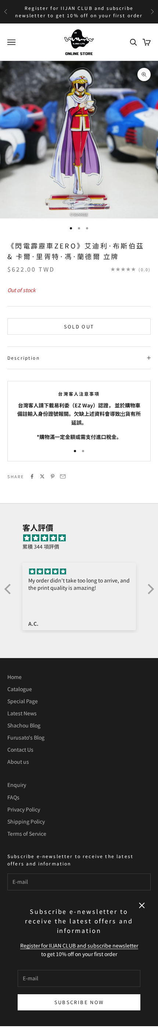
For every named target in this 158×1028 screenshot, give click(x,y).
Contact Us (20, 749)
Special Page (22, 701)
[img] (82, 538)
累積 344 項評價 (40, 546)
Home (14, 676)
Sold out (79, 326)
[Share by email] (63, 476)
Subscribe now (79, 1002)
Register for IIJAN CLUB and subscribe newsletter (79, 945)
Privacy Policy (23, 809)
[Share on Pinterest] (52, 476)
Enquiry (16, 784)
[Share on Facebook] (32, 476)
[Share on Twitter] (42, 476)
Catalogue (19, 689)
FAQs (13, 797)
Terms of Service (26, 833)
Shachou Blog (23, 725)
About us (18, 761)
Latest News (22, 713)
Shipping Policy (26, 821)
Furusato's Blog (25, 737)
